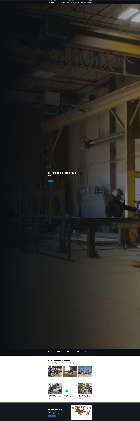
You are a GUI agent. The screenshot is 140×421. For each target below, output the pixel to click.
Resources (82, 2)
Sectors (68, 2)
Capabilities (64, 2)
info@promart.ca (90, 0)
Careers (85, 2)
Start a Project (90, 2)
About (61, 2)
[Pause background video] (138, 347)
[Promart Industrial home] (51, 2)
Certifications (75, 2)
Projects (71, 2)
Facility (79, 2)
